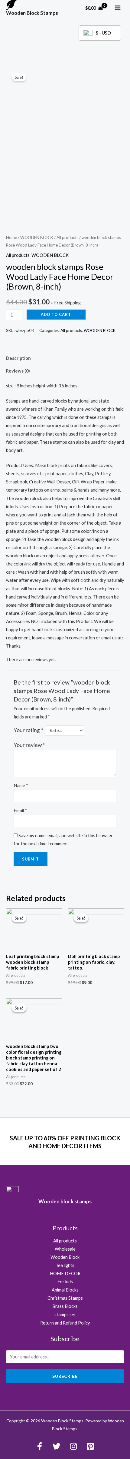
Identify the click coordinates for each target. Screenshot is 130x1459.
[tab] (65, 358)
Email (20, 810)
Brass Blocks (65, 1306)
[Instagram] (73, 1446)
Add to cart (56, 314)
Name (21, 785)
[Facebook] (40, 1446)
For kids (65, 1281)
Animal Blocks (65, 1289)
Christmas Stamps (65, 1298)
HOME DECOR (65, 1273)
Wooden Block (65, 1257)
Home (11, 237)
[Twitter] (56, 1446)
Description (18, 358)
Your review (29, 745)
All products (67, 237)
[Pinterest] (90, 1446)
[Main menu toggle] (117, 8)
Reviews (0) (18, 370)
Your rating (28, 730)
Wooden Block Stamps (32, 13)
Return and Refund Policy (65, 1322)
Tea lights (65, 1265)
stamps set (65, 1314)
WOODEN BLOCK (36, 237)
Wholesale (65, 1249)
